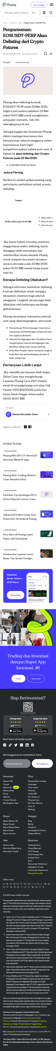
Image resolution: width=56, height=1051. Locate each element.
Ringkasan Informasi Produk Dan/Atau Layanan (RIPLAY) (29, 1031)
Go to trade (39, 4)
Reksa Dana (42, 1026)
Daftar (18, 678)
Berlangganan (42, 763)
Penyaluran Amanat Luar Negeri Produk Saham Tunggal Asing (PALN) (25, 1023)
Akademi (13, 22)
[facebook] (30, 427)
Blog (20, 22)
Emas (36, 1014)
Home (5, 22)
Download (36, 678)
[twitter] (25, 427)
